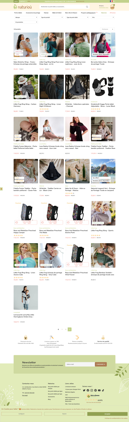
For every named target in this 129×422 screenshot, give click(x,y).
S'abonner (100, 364)
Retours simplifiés (77, 341)
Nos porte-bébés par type (55, 394)
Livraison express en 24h (51, 341)
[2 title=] (42, 109)
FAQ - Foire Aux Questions (72, 404)
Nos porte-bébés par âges (55, 391)
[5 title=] (47, 109)
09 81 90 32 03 (80, 1)
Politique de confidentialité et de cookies (116, 418)
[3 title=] (44, 109)
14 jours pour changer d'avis (73, 389)
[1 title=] (40, 109)
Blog (16, 1)
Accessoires (51, 396)
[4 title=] (46, 109)
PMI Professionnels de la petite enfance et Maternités (72, 399)
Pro (29, 1)
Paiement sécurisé (26, 341)
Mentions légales (70, 392)
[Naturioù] (23, 6)
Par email (25, 395)
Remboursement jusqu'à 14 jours (77, 343)
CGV (66, 395)
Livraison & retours (70, 386)
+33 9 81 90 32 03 (29, 393)
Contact (23, 1)
